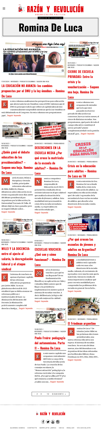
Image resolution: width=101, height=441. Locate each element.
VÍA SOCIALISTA (84, 428)
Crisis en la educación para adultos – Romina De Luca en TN (82, 170)
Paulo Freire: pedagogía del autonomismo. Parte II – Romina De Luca (50, 342)
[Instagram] (58, 422)
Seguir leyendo (14, 115)
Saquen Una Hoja (43, 81)
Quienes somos (17, 428)
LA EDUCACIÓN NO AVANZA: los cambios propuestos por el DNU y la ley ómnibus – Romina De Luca (33, 90)
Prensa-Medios (59, 143)
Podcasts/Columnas (27, 81)
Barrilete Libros (48, 428)
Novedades (14, 81)
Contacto (32, 428)
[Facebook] (43, 422)
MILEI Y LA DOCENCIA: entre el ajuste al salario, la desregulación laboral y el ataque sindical (17, 258)
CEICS (61, 428)
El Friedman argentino (82, 323)
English (70, 428)
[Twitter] (48, 422)
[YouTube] (53, 422)
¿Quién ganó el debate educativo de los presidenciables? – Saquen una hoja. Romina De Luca (17, 162)
